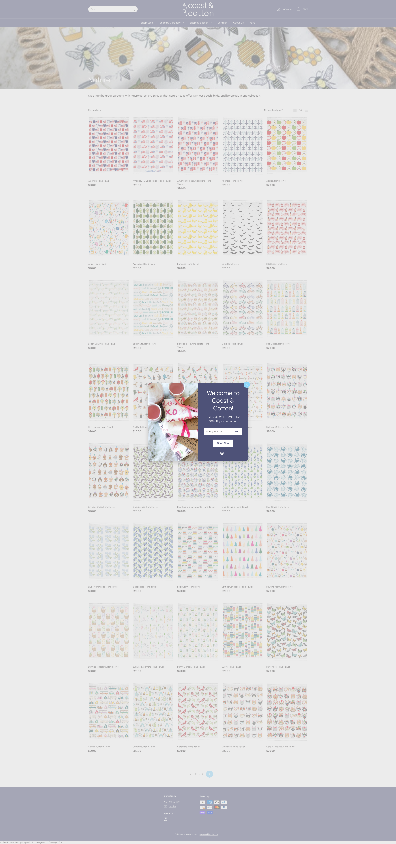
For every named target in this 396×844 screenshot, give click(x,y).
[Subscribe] (236, 431)
